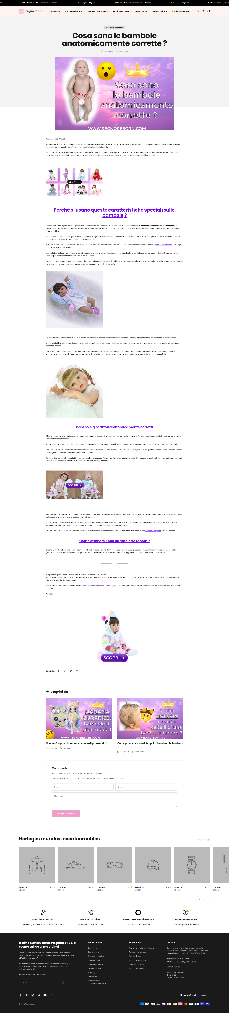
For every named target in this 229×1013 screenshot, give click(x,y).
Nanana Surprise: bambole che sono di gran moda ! (76, 743)
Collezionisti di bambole (115, 27)
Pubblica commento (66, 813)
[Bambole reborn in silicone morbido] (114, 182)
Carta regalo (141, 11)
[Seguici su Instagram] (32, 995)
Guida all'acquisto (95, 964)
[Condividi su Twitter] (64, 671)
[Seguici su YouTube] (45, 995)
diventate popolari (153, 531)
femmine (109, 585)
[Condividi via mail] (77, 671)
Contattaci (92, 976)
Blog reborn (92, 948)
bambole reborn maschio (92, 585)
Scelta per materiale (96, 11)
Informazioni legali (136, 964)
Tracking (91, 972)
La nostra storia (94, 968)
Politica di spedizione (137, 960)
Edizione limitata (159, 11)
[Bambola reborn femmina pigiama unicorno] (114, 635)
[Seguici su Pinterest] (39, 995)
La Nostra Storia (173, 967)
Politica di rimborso (137, 968)
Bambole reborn (72, 11)
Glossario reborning (96, 956)
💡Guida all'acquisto (181, 11)
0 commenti (123, 51)
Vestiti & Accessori (121, 11)
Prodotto (23, 887)
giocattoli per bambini (162, 245)
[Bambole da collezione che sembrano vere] (114, 485)
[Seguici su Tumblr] (51, 995)
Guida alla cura (94, 960)
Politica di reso (135, 956)
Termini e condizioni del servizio (142, 948)
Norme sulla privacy (94, 778)
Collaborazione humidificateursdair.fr (97, 982)
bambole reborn (62, 439)
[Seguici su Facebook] (20, 995)
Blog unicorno (93, 952)
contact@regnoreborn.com (185, 961)
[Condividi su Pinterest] (70, 671)
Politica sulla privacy (137, 952)
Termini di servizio (110, 778)
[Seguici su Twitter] (26, 995)
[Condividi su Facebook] (58, 671)
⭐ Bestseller (54, 11)
